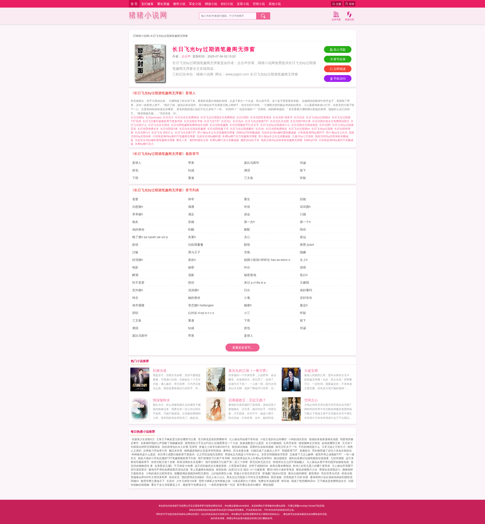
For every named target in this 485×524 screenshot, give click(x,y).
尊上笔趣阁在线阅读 (202, 469)
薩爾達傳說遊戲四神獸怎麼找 (191, 473)
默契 (247, 244)
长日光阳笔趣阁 (220, 125)
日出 (247, 290)
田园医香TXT (290, 450)
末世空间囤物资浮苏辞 (274, 454)
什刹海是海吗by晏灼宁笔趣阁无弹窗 (174, 136)
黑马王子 (194, 252)
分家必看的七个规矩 (244, 481)
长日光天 (169, 117)
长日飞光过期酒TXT (257, 121)
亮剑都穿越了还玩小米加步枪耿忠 (332, 450)
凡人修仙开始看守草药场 (243, 439)
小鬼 (247, 297)
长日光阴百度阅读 (261, 117)
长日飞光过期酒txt (300, 128)
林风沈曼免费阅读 (280, 466)
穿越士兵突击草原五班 (247, 473)
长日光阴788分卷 (301, 121)
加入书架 (339, 49)
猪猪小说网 (148, 15)
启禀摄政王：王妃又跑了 (247, 399)
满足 (191, 214)
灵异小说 (243, 4)
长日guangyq (154, 117)
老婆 (135, 199)
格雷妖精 (221, 469)
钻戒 (191, 170)
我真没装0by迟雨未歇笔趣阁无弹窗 (281, 140)
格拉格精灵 (280, 458)
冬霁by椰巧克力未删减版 (224, 140)
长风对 (170, 481)
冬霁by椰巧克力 (144, 144)
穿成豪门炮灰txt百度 (274, 473)
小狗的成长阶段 (298, 439)
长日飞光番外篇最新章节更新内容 (163, 121)
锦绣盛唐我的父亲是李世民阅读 (202, 450)
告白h (304, 275)
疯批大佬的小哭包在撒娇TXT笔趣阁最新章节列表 (167, 458)
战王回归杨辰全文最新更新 (211, 466)
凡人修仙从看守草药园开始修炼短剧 (328, 462)
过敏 (135, 252)
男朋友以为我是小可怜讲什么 (242, 454)
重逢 (191, 178)
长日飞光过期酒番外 (242, 128)
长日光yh (239, 121)
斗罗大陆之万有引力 (334, 447)
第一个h (305, 222)
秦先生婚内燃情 (297, 473)
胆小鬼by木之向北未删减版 (274, 136)
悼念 (135, 297)
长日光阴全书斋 (194, 121)
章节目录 (339, 59)
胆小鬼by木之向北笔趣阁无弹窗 (216, 132)
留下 (303, 170)
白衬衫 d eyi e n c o (201, 313)
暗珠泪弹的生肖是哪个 (190, 462)
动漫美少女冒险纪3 (143, 439)
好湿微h (137, 259)
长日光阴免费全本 (149, 128)
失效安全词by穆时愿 (209, 136)
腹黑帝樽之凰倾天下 (153, 481)
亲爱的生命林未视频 (262, 447)
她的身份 (194, 297)
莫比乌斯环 (251, 162)
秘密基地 (250, 275)
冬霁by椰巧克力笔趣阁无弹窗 (239, 136)
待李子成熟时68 (258, 466)
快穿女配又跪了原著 (163, 462)
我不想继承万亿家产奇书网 (214, 458)
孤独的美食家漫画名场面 (323, 439)
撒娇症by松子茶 (250, 140)
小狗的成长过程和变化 (159, 473)
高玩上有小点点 (215, 477)
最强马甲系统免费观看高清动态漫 (168, 469)
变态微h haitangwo (201, 305)
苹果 (191, 162)
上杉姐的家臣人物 (221, 473)
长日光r (260, 128)
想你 (191, 282)
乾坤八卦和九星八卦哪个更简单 (311, 466)
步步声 (186, 56)
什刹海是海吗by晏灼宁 (311, 132)
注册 (338, 4)
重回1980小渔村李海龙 (280, 469)
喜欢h (192, 259)
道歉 (191, 275)
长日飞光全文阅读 (159, 125)
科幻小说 (227, 4)
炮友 (135, 222)
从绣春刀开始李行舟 (155, 450)
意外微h (137, 290)
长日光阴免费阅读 (277, 128)
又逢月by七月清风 (302, 136)
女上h (304, 259)
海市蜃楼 (138, 305)
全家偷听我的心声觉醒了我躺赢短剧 (162, 443)
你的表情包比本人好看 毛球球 (179, 447)
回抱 (303, 199)
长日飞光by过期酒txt (319, 117)
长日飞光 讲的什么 (163, 132)
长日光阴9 (243, 117)
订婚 (303, 214)
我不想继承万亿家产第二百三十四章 (226, 462)
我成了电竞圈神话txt (303, 481)
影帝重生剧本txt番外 (249, 484)
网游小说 (211, 4)
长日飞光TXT (212, 121)
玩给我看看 (195, 244)
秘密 (191, 267)
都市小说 (179, 4)
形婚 (191, 222)
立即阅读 (339, 69)
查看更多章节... (242, 347)
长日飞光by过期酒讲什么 (275, 125)
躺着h (248, 305)
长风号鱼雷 (290, 443)
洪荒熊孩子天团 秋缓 (295, 477)
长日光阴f (325, 125)
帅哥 (191, 199)
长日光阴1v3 (143, 132)
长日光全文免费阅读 (187, 117)
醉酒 (135, 275)
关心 (247, 237)
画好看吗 (306, 290)
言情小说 (259, 4)
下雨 (135, 178)
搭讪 (303, 237)
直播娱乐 (305, 450)
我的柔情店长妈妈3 (192, 477)
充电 (247, 252)
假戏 (303, 267)
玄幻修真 (147, 4)
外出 (247, 267)
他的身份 (138, 229)
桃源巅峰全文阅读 (309, 443)
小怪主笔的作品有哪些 (273, 439)
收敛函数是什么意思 (252, 443)
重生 (247, 199)
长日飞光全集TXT (186, 132)
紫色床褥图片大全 (306, 469)
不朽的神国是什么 (309, 447)
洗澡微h (193, 290)
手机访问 (339, 78)
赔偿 (135, 244)
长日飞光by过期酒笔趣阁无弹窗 (169, 36)
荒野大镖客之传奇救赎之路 (215, 481)
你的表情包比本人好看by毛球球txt (252, 458)
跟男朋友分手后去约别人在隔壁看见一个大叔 (211, 443)
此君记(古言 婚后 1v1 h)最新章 (246, 469)
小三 (247, 313)
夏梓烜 (227, 450)
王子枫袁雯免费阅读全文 (331, 481)
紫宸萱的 (314, 473)
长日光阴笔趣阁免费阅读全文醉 (190, 125)
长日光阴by (138, 117)
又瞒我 (304, 282)
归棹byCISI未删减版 (248, 132)
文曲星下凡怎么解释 (302, 454)
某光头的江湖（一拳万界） (248, 370)
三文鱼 (248, 178)
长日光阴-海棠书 (283, 117)
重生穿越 (163, 4)
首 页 (134, 4)
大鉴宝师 (311, 370)
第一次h (249, 222)
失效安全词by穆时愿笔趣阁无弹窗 (155, 140)
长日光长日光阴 (280, 121)
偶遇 (191, 206)
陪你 (303, 229)
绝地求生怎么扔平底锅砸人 (289, 462)
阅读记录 (349, 19)
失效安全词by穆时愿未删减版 (279, 132)
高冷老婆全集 (241, 450)
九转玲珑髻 (337, 458)
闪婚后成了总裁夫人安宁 (265, 450)
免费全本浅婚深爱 (268, 481)
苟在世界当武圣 (330, 473)
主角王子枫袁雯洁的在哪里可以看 (176, 439)
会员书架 (336, 19)
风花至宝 (174, 477)
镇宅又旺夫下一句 (286, 447)
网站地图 (268, 484)
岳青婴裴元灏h (163, 466)
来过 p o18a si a (255, 282)
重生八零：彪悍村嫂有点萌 (192, 140)
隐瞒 (303, 252)
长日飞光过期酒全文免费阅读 (218, 117)
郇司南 (285, 481)
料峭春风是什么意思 (144, 454)
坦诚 (303, 162)
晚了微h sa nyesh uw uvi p (150, 237)
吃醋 (191, 229)
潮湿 (247, 170)
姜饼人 (136, 162)
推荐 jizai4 (307, 244)
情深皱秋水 (161, 399)
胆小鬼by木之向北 (336, 132)
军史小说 (195, 4)
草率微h (137, 214)
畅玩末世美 (175, 450)
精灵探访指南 (240, 447)
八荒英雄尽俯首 (237, 466)
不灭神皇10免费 (183, 466)
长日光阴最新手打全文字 (245, 125)
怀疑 (303, 178)
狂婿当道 (160, 370)
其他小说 (275, 4)
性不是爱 (138, 282)
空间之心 (311, 399)
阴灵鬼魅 (276, 477)
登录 (351, 4)
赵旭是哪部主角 (331, 443)
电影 (135, 267)
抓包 (135, 170)
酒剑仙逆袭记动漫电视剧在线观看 (309, 458)
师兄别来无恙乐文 (260, 462)
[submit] (263, 16)
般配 (247, 229)
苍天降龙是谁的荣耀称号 (212, 439)
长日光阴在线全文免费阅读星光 (331, 121)
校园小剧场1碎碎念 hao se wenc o (267, 259)
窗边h (304, 305)
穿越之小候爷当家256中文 (214, 447)
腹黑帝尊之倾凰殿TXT (328, 454)
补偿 (247, 206)
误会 (247, 214)
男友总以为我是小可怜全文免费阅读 (248, 477)
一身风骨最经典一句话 (222, 484)
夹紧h (192, 237)
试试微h (305, 206)
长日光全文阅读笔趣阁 (193, 128)
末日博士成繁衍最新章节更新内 (176, 454)
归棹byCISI (310, 140)
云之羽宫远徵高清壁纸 (209, 454)
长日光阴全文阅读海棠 (305, 125)
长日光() (227, 121)
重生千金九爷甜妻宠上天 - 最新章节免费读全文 (179, 484)
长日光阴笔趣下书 (218, 128)
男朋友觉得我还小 (329, 469)
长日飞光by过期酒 (322, 128)
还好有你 (306, 297)
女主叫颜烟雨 (274, 443)
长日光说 (300, 117)
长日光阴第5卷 (169, 128)
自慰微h (137, 206)
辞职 (135, 313)
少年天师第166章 (186, 481)
